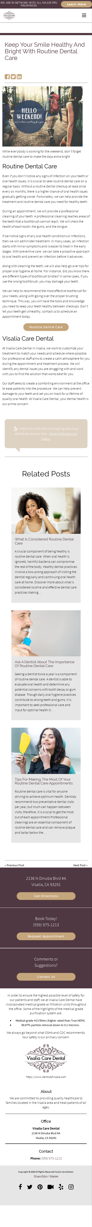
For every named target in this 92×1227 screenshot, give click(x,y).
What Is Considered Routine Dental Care (44, 541)
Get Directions (46, 896)
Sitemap (54, 1176)
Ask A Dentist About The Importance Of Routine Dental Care (44, 664)
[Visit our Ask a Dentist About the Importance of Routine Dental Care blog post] (46, 633)
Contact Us (46, 977)
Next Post (79, 865)
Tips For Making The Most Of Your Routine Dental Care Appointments (44, 781)
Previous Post (15, 865)
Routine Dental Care (46, 327)
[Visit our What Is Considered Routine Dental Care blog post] (46, 511)
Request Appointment (46, 936)
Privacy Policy (41, 1176)
